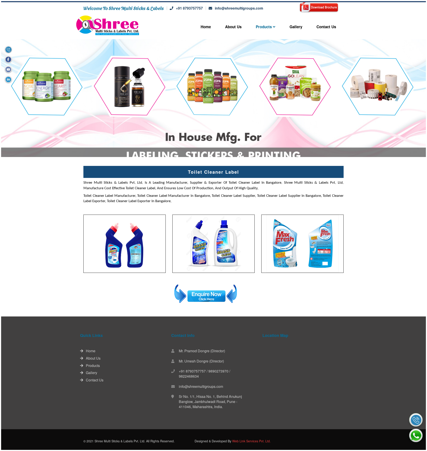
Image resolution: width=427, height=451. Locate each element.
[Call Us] (416, 420)
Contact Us (326, 26)
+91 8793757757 (189, 8)
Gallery (296, 26)
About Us (233, 26)
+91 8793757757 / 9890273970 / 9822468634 (204, 373)
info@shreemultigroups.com (239, 8)
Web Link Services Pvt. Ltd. (251, 441)
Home (206, 26)
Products (264, 26)
